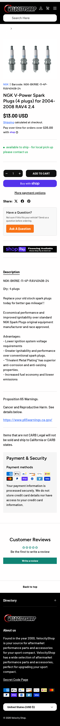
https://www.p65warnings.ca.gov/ (27, 420)
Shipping (8, 122)
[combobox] (30, 18)
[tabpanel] (30, 332)
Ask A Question (20, 229)
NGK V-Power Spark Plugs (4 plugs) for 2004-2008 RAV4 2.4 (29, 33)
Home (6, 28)
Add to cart (41, 173)
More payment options (30, 192)
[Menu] (54, 8)
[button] (47, 8)
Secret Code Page (15, 679)
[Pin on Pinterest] (29, 201)
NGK (6, 84)
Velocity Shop (18, 717)
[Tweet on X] (16, 201)
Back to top (30, 586)
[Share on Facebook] (22, 201)
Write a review (30, 560)
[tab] (11, 272)
